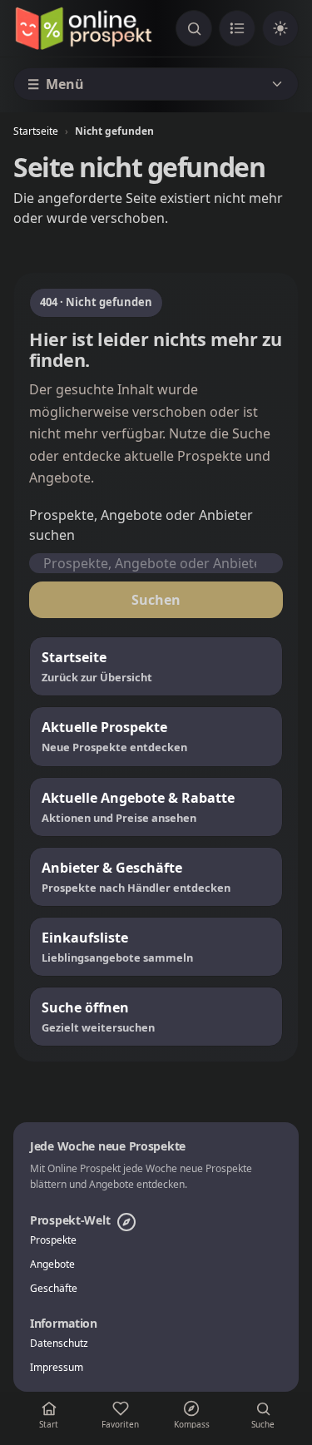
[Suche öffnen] (194, 28)
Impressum (56, 1367)
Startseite (35, 131)
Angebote (52, 1264)
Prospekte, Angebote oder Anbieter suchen (141, 525)
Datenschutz (59, 1343)
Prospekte (53, 1240)
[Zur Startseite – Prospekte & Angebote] (83, 28)
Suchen (156, 600)
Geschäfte (53, 1288)
